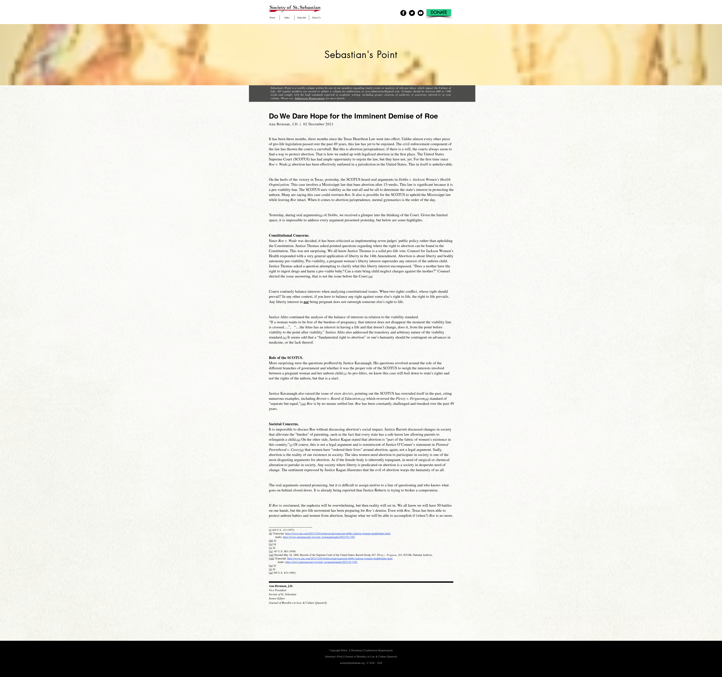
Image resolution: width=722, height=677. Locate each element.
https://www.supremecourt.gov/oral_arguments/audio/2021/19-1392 (319, 537)
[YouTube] (421, 13)
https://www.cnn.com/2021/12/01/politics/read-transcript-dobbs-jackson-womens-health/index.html (337, 533)
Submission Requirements (310, 98)
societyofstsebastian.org (352, 663)
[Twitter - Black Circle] (412, 13)
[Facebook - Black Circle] (403, 13)
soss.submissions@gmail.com (382, 91)
